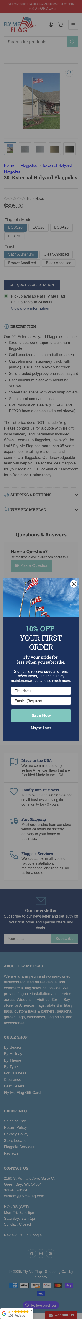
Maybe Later (41, 728)
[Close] (73, 583)
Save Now (41, 715)
